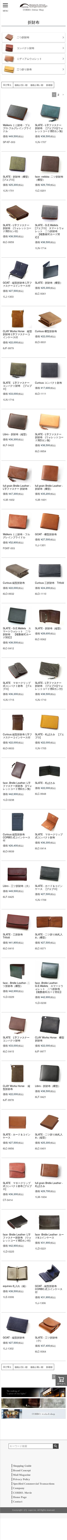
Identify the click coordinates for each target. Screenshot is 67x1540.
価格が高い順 (36, 84)
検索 (55, 1446)
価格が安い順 (21, 84)
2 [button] (58, 94)
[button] (63, 94)
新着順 (49, 84)
